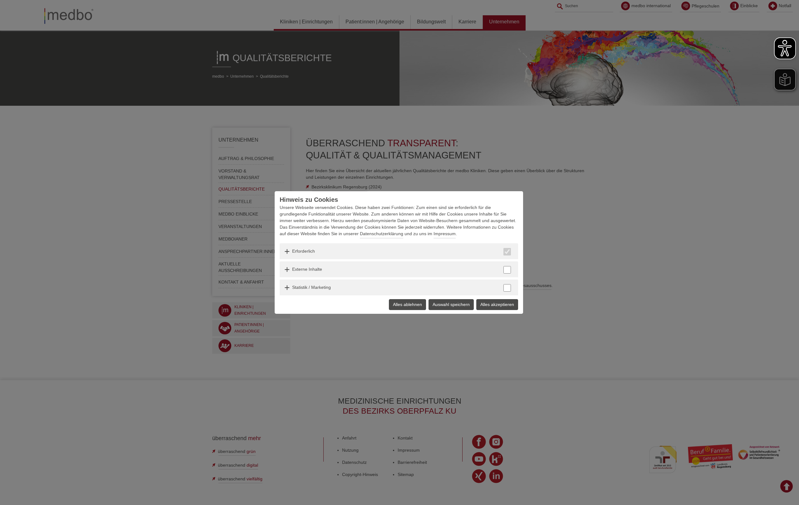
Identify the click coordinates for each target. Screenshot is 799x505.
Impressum (445, 233)
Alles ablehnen (407, 304)
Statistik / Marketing (311, 287)
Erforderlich (303, 251)
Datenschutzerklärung (381, 233)
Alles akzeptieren (497, 304)
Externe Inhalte (307, 269)
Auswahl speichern (451, 304)
